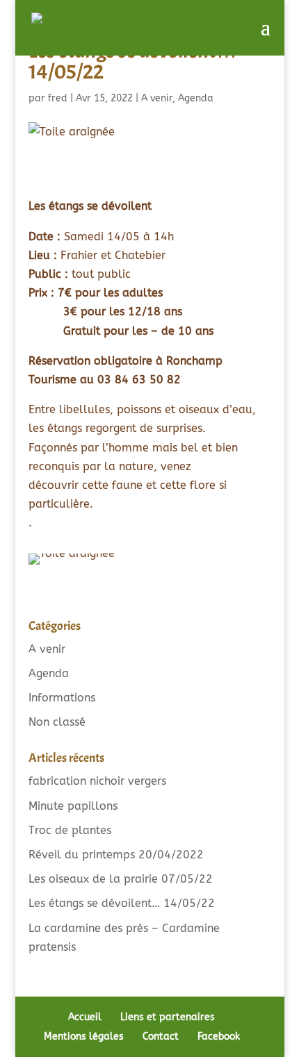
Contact (161, 1036)
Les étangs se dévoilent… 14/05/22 (122, 903)
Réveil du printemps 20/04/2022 (116, 854)
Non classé (57, 722)
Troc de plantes (70, 830)
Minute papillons (73, 806)
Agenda (195, 98)
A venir (156, 98)
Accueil (85, 1017)
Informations (62, 697)
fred (57, 98)
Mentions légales (84, 1036)
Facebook (218, 1036)
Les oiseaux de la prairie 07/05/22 (121, 878)
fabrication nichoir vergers (97, 781)
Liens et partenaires (167, 1017)
